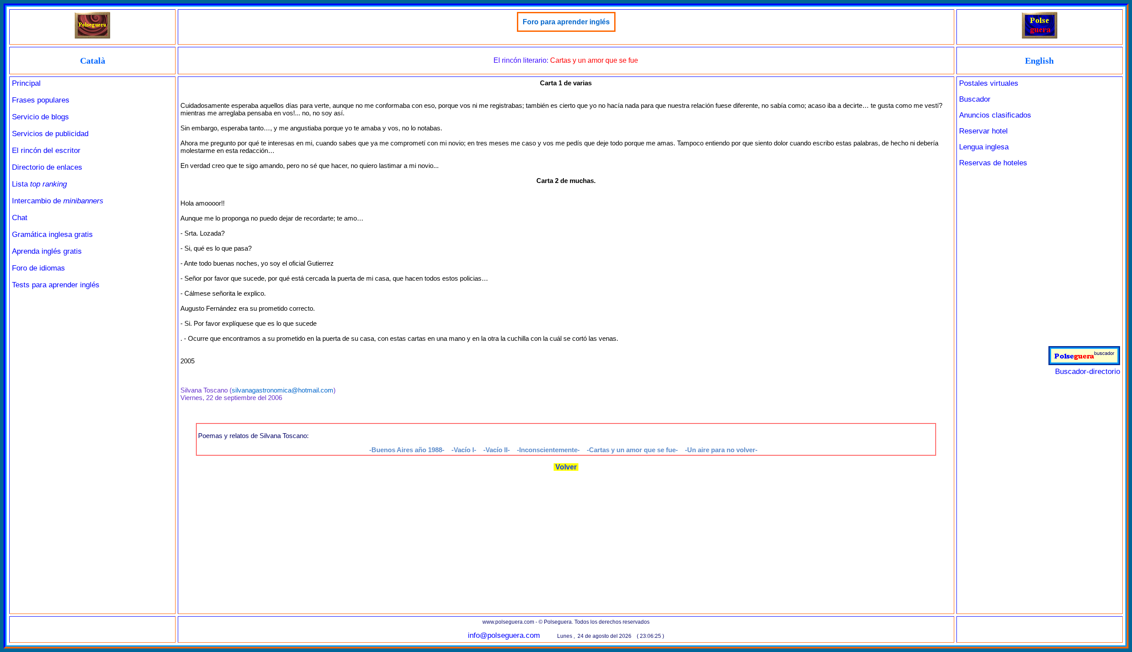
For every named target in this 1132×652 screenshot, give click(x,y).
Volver (566, 467)
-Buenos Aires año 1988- (406, 450)
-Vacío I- (463, 450)
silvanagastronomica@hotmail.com (282, 390)
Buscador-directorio (1087, 371)
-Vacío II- (496, 450)
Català (92, 60)
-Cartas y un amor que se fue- (632, 450)
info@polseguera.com (504, 635)
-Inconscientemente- (548, 450)
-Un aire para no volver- (721, 450)
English (1039, 60)
